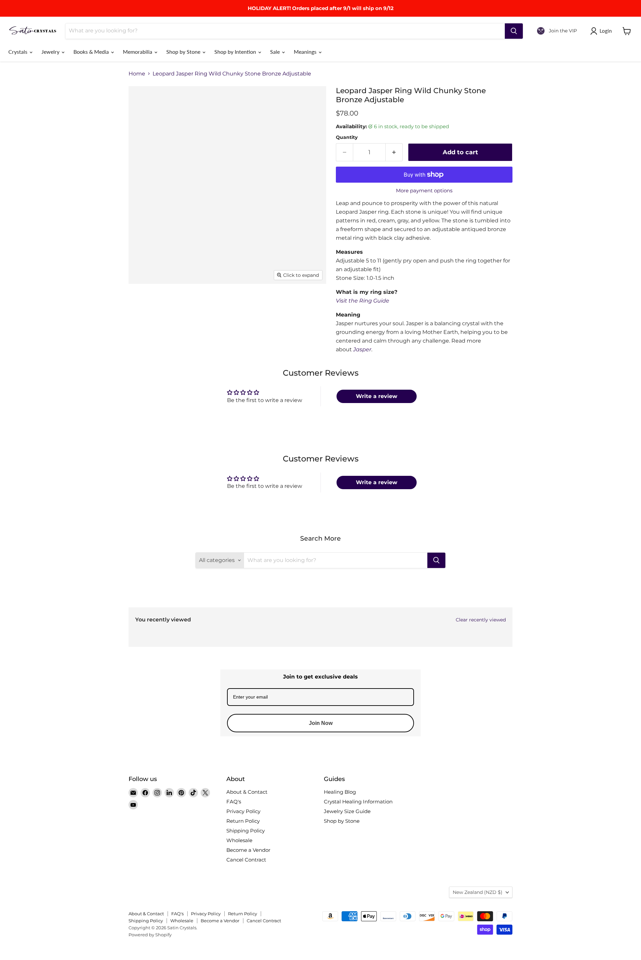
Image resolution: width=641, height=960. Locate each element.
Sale (275, 51)
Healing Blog (340, 792)
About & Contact (246, 792)
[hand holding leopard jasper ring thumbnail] (169, 331)
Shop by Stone (184, 51)
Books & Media (91, 51)
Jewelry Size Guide (347, 811)
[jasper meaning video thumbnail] (202, 331)
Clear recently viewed (481, 619)
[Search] (514, 31)
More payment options (424, 190)
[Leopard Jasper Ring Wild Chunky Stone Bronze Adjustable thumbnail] (234, 303)
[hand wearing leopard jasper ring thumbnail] (291, 303)
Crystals (18, 51)
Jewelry (51, 51)
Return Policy (243, 821)
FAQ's (233, 801)
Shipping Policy (245, 830)
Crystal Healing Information (358, 801)
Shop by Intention (235, 51)
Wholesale (239, 840)
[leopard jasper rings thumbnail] (169, 303)
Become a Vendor (248, 850)
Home (137, 74)
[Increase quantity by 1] (394, 152)
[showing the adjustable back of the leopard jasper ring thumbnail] (141, 331)
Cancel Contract (246, 859)
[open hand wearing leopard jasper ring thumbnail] (263, 303)
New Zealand (477, 892)
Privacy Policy (243, 811)
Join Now (321, 723)
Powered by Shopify (150, 934)
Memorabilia (138, 51)
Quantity (347, 137)
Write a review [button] (376, 396)
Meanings (306, 51)
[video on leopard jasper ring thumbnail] (202, 303)
